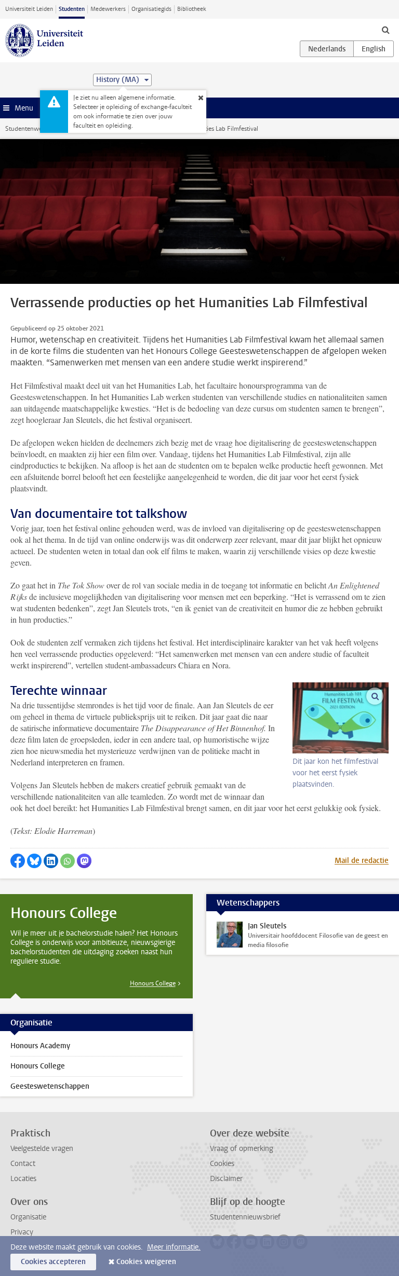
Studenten (72, 9)
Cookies (222, 1164)
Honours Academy (40, 1046)
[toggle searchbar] (385, 29)
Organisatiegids (151, 9)
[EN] (373, 48)
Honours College (153, 983)
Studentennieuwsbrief (245, 1217)
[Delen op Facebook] (17, 861)
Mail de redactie (362, 861)
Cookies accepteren (53, 1262)
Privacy (21, 1232)
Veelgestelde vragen (41, 1149)
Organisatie (28, 1217)
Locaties (23, 1179)
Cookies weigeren (146, 1262)
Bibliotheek (191, 9)
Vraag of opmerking (241, 1149)
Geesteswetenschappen (49, 1086)
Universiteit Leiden (29, 9)
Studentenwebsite (30, 129)
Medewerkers (108, 9)
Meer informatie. (174, 1247)
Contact (22, 1164)
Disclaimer (226, 1179)
